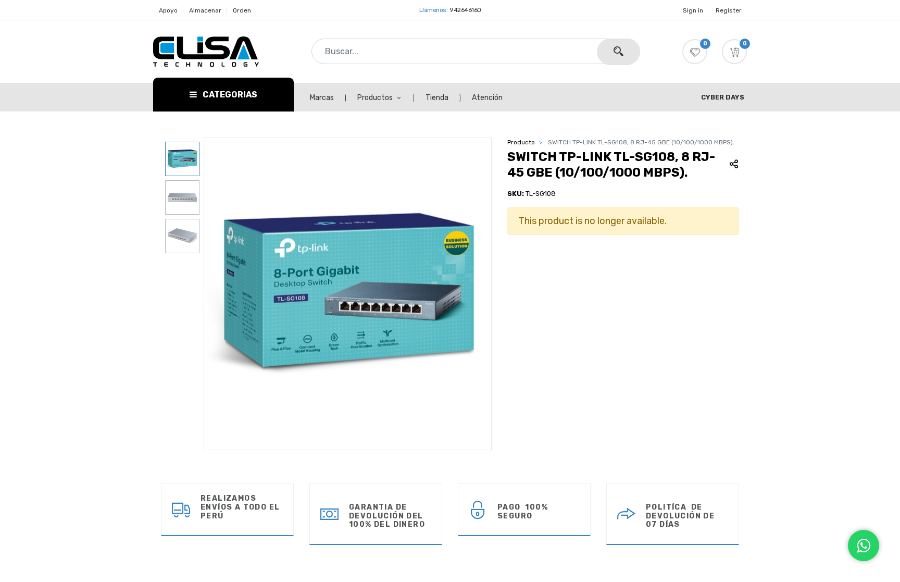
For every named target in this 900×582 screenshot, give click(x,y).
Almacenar (205, 10)
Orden (242, 10)
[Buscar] (618, 52)
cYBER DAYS (722, 97)
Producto (521, 142)
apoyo (168, 10)
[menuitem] (327, 98)
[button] (734, 51)
